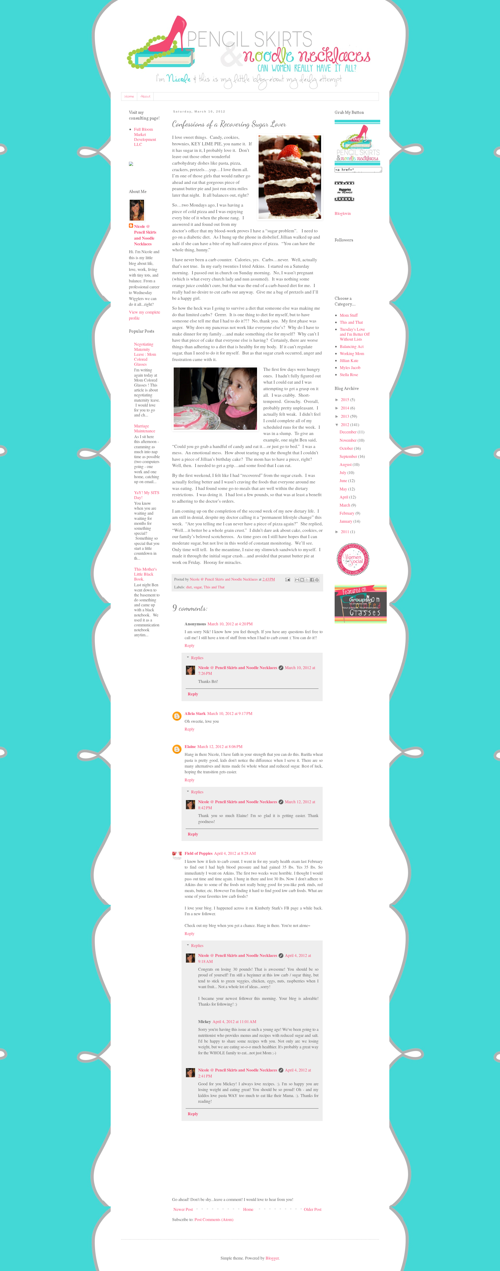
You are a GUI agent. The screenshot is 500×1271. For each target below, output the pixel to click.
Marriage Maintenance (144, 428)
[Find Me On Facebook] (131, 164)
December (349, 431)
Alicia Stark (195, 713)
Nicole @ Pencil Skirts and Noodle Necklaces (237, 667)
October (347, 448)
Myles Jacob (350, 367)
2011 (345, 531)
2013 (345, 416)
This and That (214, 586)
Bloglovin (343, 213)
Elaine (190, 746)
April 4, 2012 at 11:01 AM (234, 1021)
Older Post (312, 1209)
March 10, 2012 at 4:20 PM (230, 623)
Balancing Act (352, 346)
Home (129, 96)
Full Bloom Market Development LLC (145, 136)
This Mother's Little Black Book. (145, 574)
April (344, 497)
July (343, 472)
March (345, 505)
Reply (190, 645)
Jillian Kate (349, 360)
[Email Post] (287, 579)
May (344, 488)
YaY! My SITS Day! (146, 495)
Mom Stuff (349, 315)
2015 (345, 399)
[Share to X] (307, 579)
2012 (345, 424)
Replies (197, 657)
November (349, 440)
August (346, 464)
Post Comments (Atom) (214, 1219)
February (347, 513)
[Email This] (297, 579)
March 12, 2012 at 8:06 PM (219, 746)
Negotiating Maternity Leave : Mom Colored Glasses (145, 354)
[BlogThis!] (302, 579)
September (349, 456)
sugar (198, 586)
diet (189, 586)
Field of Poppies (199, 853)
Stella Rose (349, 374)
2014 (345, 407)
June (344, 480)
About (145, 96)
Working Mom (352, 353)
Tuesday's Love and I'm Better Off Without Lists (355, 334)
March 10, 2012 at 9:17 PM (229, 713)
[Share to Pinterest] (317, 579)
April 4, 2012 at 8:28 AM (235, 853)
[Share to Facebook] (312, 579)
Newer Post (183, 1209)
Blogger (272, 1258)
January (346, 521)
